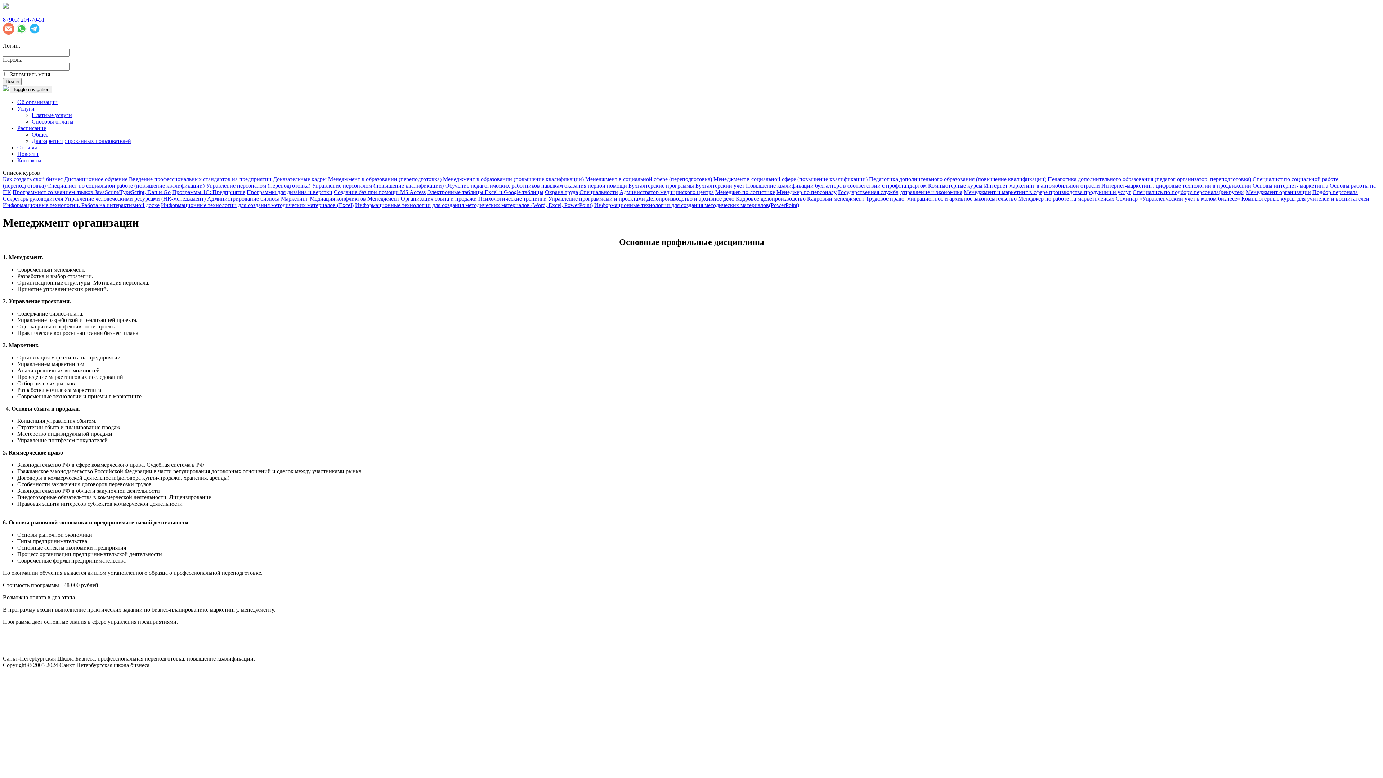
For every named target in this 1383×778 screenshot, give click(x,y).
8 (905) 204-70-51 (24, 20)
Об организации (37, 102)
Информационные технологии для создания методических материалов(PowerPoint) (696, 205)
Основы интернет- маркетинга (1290, 186)
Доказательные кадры (300, 179)
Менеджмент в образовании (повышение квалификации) (513, 179)
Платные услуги (52, 115)
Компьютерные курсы (955, 186)
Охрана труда (561, 192)
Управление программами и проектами (596, 199)
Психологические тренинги (512, 199)
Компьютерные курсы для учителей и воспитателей (1305, 199)
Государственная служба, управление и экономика (900, 192)
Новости (28, 154)
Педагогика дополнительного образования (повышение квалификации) (957, 179)
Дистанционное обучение (95, 179)
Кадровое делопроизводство (771, 199)
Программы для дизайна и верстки (289, 192)
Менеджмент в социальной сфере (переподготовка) (648, 179)
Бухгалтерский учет (719, 186)
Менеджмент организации (1278, 192)
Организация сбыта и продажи (439, 199)
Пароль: (12, 60)
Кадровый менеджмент (835, 199)
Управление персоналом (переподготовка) (258, 186)
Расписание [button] (31, 128)
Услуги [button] (26, 109)
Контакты (29, 160)
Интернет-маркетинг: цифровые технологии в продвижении (1176, 186)
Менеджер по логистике (745, 192)
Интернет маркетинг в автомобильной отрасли (1042, 186)
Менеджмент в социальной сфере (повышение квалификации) (790, 179)
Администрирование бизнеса (243, 199)
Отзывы (27, 147)
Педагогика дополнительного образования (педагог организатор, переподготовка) (1149, 179)
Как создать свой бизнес (33, 179)
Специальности (598, 192)
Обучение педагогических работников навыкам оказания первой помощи (536, 186)
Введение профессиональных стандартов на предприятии (200, 179)
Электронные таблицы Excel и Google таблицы (485, 192)
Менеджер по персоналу (806, 192)
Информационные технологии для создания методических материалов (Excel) (257, 205)
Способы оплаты (52, 122)
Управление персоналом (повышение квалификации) (378, 186)
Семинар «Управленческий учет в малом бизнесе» (1178, 199)
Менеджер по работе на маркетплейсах (1066, 199)
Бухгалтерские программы (661, 186)
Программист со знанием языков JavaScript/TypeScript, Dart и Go (92, 192)
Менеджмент (383, 199)
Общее (40, 134)
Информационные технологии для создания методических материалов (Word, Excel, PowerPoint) (474, 205)
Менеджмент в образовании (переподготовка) (385, 179)
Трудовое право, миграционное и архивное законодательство (941, 199)
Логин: (11, 46)
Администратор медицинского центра (666, 192)
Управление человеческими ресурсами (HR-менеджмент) (135, 199)
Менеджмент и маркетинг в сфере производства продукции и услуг (1047, 192)
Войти (12, 81)
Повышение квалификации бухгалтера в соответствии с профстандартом (836, 186)
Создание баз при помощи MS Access (380, 192)
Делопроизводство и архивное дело (690, 199)
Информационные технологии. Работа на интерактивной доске (81, 205)
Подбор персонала (1335, 192)
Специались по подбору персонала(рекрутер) (1188, 192)
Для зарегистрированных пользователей (81, 141)
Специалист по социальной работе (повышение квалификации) (126, 186)
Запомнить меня (30, 74)
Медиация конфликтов (338, 199)
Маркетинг (294, 199)
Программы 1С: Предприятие (208, 192)
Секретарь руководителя (33, 199)
